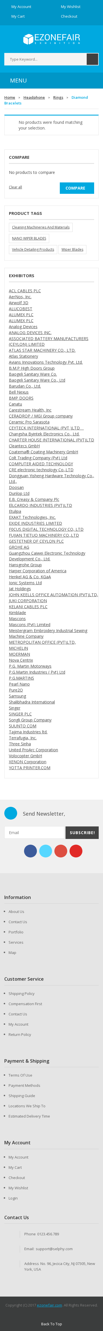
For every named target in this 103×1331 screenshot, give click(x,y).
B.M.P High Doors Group (32, 368)
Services (16, 942)
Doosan (16, 487)
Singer (14, 708)
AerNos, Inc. (20, 296)
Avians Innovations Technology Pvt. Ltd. (46, 362)
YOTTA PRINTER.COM (29, 767)
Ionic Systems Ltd (25, 582)
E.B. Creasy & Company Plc (34, 499)
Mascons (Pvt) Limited (29, 624)
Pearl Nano (19, 684)
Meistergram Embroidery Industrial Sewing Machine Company (48, 633)
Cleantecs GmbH (24, 446)
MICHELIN (18, 648)
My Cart (15, 1167)
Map (12, 952)
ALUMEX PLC (21, 314)
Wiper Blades (72, 249)
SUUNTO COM (22, 726)
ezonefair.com (49, 1305)
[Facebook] (30, 851)
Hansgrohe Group (25, 564)
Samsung (17, 696)
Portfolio (16, 932)
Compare (75, 188)
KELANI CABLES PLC (28, 606)
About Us (16, 911)
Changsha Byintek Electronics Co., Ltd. (44, 434)
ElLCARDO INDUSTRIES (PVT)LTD (40, 505)
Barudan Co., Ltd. (25, 386)
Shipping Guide (22, 1095)
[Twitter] (45, 851)
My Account (18, 1024)
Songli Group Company (30, 720)
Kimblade (17, 612)
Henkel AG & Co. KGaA (30, 576)
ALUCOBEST (20, 308)
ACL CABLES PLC (25, 290)
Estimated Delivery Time (29, 1116)
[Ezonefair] (51, 39)
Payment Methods (24, 1085)
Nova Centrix (21, 660)
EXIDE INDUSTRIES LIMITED (35, 523)
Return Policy (20, 1034)
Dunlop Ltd (19, 493)
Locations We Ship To (27, 1105)
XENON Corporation (27, 761)
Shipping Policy (22, 993)
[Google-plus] (60, 851)
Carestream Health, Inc (30, 410)
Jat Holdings (20, 588)
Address (31, 1263)
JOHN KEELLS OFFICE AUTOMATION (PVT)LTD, (53, 594)
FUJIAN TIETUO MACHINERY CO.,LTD (44, 535)
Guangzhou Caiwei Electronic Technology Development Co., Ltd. (47, 555)
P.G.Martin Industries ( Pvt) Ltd (37, 672)
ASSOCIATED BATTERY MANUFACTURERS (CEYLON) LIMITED (48, 341)
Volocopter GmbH (25, 755)
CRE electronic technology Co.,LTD (41, 469)
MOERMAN (19, 654)
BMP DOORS (21, 398)
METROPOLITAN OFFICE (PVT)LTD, (42, 642)
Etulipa (15, 511)
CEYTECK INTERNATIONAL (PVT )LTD (46, 428)
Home (9, 97)
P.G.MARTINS (21, 678)
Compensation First (25, 1003)
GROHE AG (19, 547)
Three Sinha (20, 743)
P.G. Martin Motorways (30, 666)
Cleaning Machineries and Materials (41, 227)
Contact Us (18, 921)
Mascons (17, 618)
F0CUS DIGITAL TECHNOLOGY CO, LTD (46, 529)
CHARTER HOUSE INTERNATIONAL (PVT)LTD (51, 440)
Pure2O (16, 690)
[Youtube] (76, 851)
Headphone (34, 97)
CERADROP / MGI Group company (41, 416)
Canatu (15, 404)
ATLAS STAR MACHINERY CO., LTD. (42, 350)
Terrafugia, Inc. (23, 737)
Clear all (15, 187)
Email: (29, 1248)
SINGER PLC (20, 714)
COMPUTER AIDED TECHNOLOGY (41, 463)
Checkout (17, 1177)
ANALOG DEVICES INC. (30, 332)
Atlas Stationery (23, 356)
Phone (30, 1234)
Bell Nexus (19, 392)
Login (13, 1198)
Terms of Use (20, 1075)
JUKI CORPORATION (28, 600)
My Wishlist (18, 1187)
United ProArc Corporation (33, 749)
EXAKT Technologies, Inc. (32, 517)
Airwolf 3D (18, 302)
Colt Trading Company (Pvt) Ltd (38, 457)
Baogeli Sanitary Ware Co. (33, 374)
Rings (58, 97)
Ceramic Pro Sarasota (29, 422)
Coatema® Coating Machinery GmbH (43, 451)
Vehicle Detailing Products (33, 249)
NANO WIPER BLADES (29, 238)
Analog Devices (23, 326)
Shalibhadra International (32, 702)
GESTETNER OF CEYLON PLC (36, 541)
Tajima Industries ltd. (28, 732)
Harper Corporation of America (37, 570)
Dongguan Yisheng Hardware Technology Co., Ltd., (51, 478)
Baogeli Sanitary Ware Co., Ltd (37, 380)
